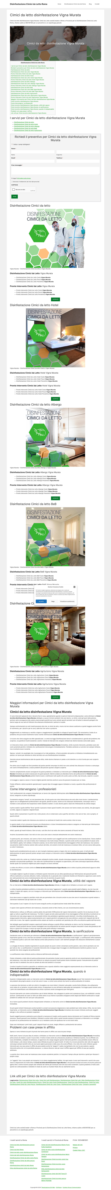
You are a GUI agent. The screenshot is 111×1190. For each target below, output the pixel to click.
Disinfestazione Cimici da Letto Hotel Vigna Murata (26, 78)
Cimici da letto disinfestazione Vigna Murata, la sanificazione (30, 107)
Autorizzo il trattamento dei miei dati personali (26, 181)
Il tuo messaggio (17, 165)
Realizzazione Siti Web (48, 1187)
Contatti (97, 4)
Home (59, 4)
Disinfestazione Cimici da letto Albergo (23, 81)
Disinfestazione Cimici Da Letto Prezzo (22, 1084)
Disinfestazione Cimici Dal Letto (71, 1084)
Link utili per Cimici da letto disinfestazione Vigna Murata (28, 113)
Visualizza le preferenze (67, 601)
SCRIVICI (55, 299)
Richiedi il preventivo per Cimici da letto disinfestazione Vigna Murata (32, 68)
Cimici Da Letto (94, 1082)
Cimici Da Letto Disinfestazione (78, 1082)
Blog (90, 4)
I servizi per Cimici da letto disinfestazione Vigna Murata (28, 66)
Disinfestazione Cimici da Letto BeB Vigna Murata (26, 89)
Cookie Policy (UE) (79, 1150)
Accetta (41, 601)
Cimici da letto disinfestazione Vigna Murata (24, 101)
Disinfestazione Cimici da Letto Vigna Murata (25, 72)
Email (13, 158)
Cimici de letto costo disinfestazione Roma (24, 1152)
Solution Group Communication (72, 1187)
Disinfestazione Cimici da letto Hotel (22, 76)
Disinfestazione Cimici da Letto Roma (28, 4)
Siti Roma (59, 1187)
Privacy (75, 1147)
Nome (13, 155)
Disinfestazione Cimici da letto (20, 70)
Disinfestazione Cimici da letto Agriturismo (24, 93)
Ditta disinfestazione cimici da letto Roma (23, 1168)
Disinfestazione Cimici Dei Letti (70, 1080)
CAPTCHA (14, 185)
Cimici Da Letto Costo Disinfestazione (54, 1082)
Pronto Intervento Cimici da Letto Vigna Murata (25, 74)
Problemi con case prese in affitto (21, 111)
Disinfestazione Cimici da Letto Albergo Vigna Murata (27, 83)
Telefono (59, 158)
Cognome (59, 155)
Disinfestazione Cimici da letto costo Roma (24, 1158)
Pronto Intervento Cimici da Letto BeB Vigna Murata (27, 91)
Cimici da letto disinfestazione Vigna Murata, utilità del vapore (30, 105)
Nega (53, 601)
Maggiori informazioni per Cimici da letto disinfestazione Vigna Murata (33, 99)
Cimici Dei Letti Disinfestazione (49, 1080)
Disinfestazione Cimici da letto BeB (22, 87)
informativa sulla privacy (24, 178)
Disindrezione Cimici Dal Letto (29, 1080)
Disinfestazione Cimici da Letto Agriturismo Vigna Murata (28, 95)
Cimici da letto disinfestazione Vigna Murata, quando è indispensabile (32, 109)
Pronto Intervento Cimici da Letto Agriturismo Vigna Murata (29, 97)
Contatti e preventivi (89, 1084)
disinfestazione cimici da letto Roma (22, 1165)
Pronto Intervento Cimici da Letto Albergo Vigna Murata (28, 85)
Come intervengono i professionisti (22, 103)
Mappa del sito (77, 1145)
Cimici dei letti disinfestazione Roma (22, 1155)
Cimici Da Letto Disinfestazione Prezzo (29, 1082)
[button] (74, 587)
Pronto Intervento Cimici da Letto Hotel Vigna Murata (27, 80)
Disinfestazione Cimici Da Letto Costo (48, 1084)
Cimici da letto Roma (16, 1149)
